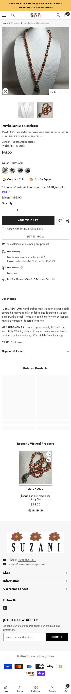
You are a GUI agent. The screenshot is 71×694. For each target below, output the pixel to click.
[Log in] (58, 15)
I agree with (12, 228)
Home (5, 23)
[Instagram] (5, 608)
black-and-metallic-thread (41, 510)
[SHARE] (66, 221)
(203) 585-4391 (27, 560)
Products (15, 23)
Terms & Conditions (31, 228)
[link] (18, 422)
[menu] (4, 15)
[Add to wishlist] (60, 221)
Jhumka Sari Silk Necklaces (35, 497)
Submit (57, 637)
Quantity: (7, 203)
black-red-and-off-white (33, 510)
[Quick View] (48, 459)
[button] (60, 92)
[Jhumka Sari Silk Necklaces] (35, 467)
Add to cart (28, 220)
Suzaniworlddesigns (24, 142)
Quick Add (35, 489)
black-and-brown (37, 510)
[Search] (13, 15)
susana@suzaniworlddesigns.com (27, 564)
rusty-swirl (29, 510)
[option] (35, 61)
